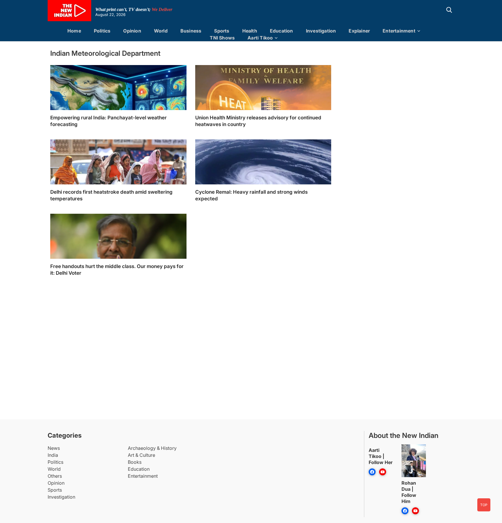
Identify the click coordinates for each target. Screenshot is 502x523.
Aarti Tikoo (260, 38)
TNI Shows (222, 38)
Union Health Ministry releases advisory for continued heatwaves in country (258, 121)
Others (55, 476)
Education (281, 31)
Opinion (132, 31)
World (161, 31)
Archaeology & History (152, 448)
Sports (221, 31)
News (54, 448)
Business (191, 31)
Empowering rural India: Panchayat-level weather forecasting (108, 121)
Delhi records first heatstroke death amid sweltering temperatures (111, 195)
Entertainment (399, 31)
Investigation (321, 31)
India (53, 455)
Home (74, 31)
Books (134, 462)
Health (249, 31)
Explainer (359, 31)
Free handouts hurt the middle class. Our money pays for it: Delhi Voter (117, 269)
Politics (102, 31)
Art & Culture (141, 455)
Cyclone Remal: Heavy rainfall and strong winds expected (251, 195)
